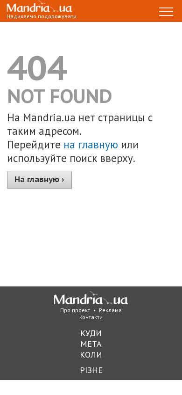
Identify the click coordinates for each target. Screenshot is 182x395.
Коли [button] (91, 354)
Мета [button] (91, 343)
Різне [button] (91, 370)
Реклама (110, 310)
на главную (90, 144)
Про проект (75, 310)
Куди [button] (91, 333)
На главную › (39, 179)
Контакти (91, 317)
